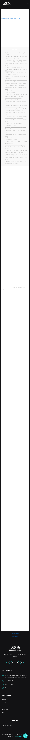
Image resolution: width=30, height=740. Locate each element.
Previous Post (15, 633)
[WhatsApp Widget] (25, 735)
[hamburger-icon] (27, 3)
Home (4, 699)
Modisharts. (18, 736)
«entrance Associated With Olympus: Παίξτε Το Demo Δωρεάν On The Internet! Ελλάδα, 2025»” (16, 69)
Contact (4, 712)
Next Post (15, 636)
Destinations (6, 709)
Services (4, 706)
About (4, 703)
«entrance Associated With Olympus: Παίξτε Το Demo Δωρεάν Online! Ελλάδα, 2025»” (15, 146)
